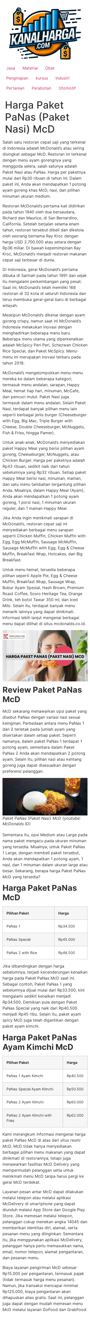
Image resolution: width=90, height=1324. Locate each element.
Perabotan (41, 88)
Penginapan (17, 78)
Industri (63, 78)
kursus (42, 78)
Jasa (10, 68)
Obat (49, 68)
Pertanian (15, 88)
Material (30, 68)
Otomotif (67, 88)
